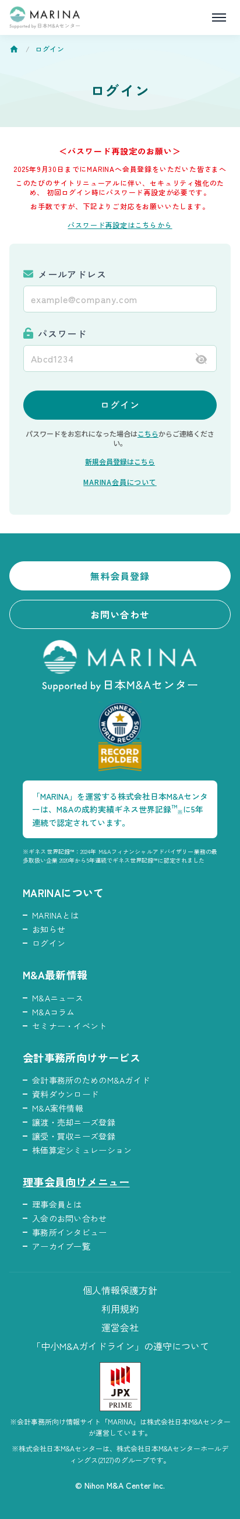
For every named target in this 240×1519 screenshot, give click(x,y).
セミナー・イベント (69, 1026)
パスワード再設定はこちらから (120, 225)
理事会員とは (57, 1204)
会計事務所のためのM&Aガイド (91, 1080)
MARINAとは (55, 915)
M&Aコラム (53, 1012)
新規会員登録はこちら (120, 461)
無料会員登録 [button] (120, 576)
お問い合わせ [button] (120, 614)
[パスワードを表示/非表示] (201, 358)
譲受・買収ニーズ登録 (73, 1136)
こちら (147, 433)
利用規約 (120, 1309)
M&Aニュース (57, 998)
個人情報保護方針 (120, 1290)
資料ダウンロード (65, 1094)
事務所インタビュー (69, 1232)
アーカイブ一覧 (61, 1246)
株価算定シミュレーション (82, 1150)
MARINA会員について (120, 482)
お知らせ (48, 929)
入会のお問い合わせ (69, 1218)
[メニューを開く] (219, 17)
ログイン (119, 405)
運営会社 (120, 1327)
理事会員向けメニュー (76, 1181)
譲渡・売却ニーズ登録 (73, 1122)
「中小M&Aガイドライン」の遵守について (120, 1346)
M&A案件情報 (57, 1108)
